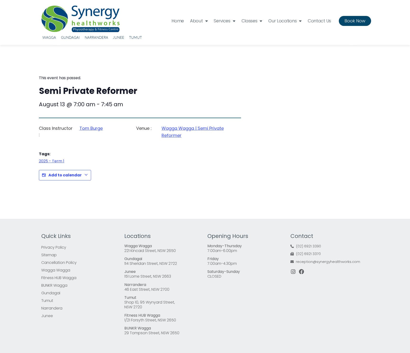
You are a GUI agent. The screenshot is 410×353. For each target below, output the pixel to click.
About (196, 21)
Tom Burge (91, 128)
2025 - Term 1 (51, 161)
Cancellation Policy (59, 262)
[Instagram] (293, 271)
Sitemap (49, 255)
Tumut (135, 37)
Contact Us (319, 21)
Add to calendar (65, 175)
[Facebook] (301, 271)
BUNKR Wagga (54, 285)
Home (178, 21)
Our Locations (282, 21)
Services (222, 21)
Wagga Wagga (55, 270)
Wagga (49, 37)
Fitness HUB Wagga (58, 277)
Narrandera (96, 37)
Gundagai (70, 37)
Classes (249, 21)
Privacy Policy (53, 247)
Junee (118, 37)
